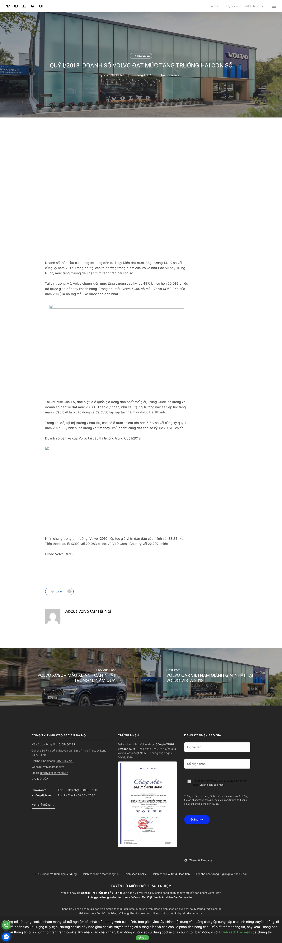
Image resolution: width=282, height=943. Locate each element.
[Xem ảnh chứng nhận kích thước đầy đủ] (147, 804)
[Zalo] (6, 936)
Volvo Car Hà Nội (114, 74)
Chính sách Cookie (135, 874)
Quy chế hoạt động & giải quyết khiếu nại (221, 874)
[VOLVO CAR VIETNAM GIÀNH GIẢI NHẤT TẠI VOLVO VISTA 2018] (211, 677)
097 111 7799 (64, 760)
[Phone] (6, 925)
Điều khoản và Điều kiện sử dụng (56, 874)
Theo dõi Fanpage (200, 860)
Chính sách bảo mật (211, 784)
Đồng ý (142, 937)
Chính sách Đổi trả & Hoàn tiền (171, 874)
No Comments (170, 74)
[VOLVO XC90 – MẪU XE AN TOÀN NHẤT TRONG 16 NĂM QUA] (70, 677)
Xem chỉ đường (41, 804)
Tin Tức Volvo (141, 56)
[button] (274, 6)
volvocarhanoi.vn (53, 766)
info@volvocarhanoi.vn (54, 772)
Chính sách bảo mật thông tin (100, 874)
